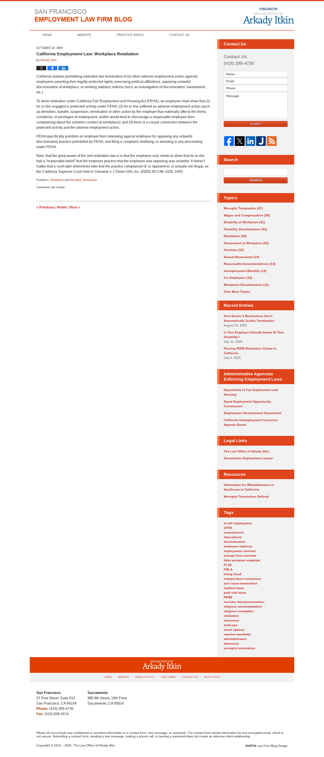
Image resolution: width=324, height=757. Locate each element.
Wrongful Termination (83, 180)
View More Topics (237, 291)
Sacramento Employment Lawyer (248, 458)
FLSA (228, 565)
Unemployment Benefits (245, 271)
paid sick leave (235, 592)
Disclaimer (168, 677)
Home (47, 35)
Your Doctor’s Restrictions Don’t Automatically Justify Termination (249, 318)
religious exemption (239, 611)
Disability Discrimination (245, 229)
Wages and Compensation (247, 215)
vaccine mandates (237, 634)
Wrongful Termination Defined (246, 496)
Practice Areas (130, 35)
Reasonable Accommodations (249, 264)
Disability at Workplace (244, 222)
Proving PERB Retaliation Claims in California (250, 351)
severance (231, 620)
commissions (234, 532)
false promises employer (242, 560)
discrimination (234, 541)
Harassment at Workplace (246, 243)
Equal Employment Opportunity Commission (247, 404)
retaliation (231, 616)
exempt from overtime (240, 555)
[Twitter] (239, 141)
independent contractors (242, 578)
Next (74, 207)
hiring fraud (232, 574)
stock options (234, 629)
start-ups (230, 625)
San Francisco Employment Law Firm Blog (83, 15)
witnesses (231, 643)
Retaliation (57, 180)
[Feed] (271, 141)
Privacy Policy (145, 677)
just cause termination (240, 583)
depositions (233, 537)
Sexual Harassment (241, 257)
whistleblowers (235, 639)
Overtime (234, 250)
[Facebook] (229, 141)
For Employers (238, 277)
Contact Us (179, 35)
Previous (45, 207)
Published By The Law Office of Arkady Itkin (268, 16)
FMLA (228, 569)
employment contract (240, 551)
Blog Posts (212, 677)
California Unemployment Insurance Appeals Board (251, 422)
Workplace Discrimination (246, 284)
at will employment (238, 523)
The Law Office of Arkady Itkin (246, 451)
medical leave (234, 588)
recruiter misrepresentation (244, 602)
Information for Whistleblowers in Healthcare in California (249, 487)
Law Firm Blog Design (266, 746)
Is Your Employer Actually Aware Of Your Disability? (254, 335)
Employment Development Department (252, 413)
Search (255, 180)
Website (84, 35)
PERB (228, 597)
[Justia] (261, 141)
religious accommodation (243, 606)
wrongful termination (239, 648)
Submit (256, 124)
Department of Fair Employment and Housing (251, 392)
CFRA (228, 528)
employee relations (238, 546)
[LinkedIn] (250, 141)
